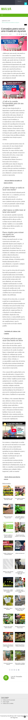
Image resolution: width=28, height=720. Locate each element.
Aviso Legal (6, 702)
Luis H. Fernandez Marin (16, 677)
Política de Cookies (8, 703)
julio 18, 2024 (5, 34)
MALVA (6, 9)
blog (10, 34)
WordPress (10, 716)
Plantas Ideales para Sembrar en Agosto (10, 22)
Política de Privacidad (9, 700)
